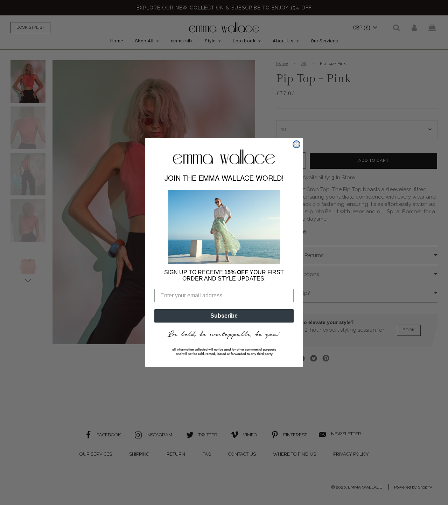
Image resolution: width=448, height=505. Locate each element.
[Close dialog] (296, 144)
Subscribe (224, 316)
